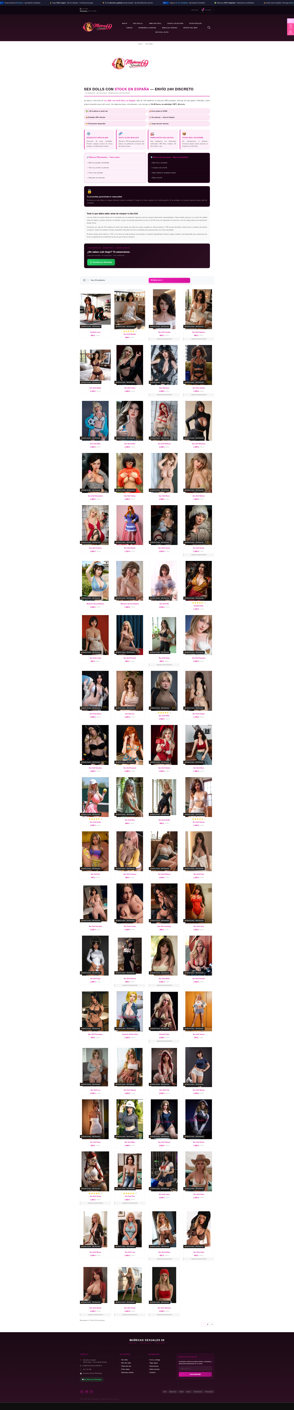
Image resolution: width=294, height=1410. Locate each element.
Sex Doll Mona (95, 1252)
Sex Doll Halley (164, 1252)
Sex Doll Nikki (164, 716)
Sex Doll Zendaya (164, 926)
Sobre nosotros (155, 1369)
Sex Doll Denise (130, 978)
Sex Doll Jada (198, 1252)
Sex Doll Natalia (130, 334)
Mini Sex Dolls (126, 1363)
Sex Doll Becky (199, 1090)
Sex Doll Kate (95, 1142)
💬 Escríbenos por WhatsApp (91, 1379)
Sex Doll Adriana (198, 332)
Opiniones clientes (127, 1372)
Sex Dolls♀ (138, 23)
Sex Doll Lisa (130, 1252)
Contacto (152, 1372)
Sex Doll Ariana (199, 822)
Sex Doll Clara (129, 388)
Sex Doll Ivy (129, 714)
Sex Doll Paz (130, 1196)
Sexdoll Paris (164, 1034)
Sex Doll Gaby (95, 822)
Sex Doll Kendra (198, 978)
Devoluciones (154, 1366)
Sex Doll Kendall (95, 926)
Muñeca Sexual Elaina (95, 604)
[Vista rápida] (101, 326)
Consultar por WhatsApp (102, 262)
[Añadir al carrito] (85, 326)
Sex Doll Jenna (164, 548)
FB (87, 1392)
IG (82, 1392)
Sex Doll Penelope (95, 1034)
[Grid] (84, 280)
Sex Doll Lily (164, 1090)
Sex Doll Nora (164, 496)
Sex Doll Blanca (164, 874)
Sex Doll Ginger (199, 714)
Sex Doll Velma (130, 496)
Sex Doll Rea (130, 820)
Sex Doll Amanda (198, 658)
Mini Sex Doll (155, 23)
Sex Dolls (124, 1360)
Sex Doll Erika (129, 444)
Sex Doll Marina (199, 496)
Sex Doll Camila (164, 332)
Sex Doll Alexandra (95, 496)
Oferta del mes (190, 28)
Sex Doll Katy (199, 874)
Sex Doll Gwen (198, 1142)
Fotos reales (125, 1369)
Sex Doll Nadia (95, 388)
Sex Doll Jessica (129, 874)
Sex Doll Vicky (95, 1196)
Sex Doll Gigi (95, 978)
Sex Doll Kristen (130, 658)
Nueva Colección (175, 23)
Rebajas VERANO (169, 28)
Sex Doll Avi (95, 874)
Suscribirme (195, 1374)
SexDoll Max (199, 606)
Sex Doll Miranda (198, 444)
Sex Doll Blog (161, 32)
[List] (88, 280)
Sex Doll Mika (129, 1142)
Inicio (124, 23)
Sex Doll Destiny (95, 768)
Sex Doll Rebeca (164, 444)
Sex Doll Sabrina (164, 1308)
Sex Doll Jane (198, 926)
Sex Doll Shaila (95, 1308)
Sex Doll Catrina (95, 548)
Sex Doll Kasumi (129, 768)
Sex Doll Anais (198, 548)
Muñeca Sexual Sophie (130, 604)
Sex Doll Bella (164, 978)
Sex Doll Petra (198, 1194)
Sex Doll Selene (164, 1142)
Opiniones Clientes (147, 28)
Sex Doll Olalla (164, 820)
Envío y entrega (155, 1360)
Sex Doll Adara (95, 714)
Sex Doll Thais (129, 1308)
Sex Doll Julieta (199, 388)
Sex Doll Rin (164, 604)
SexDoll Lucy (95, 332)
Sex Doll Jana (164, 1194)
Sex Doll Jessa (198, 1034)
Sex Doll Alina (198, 768)
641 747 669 (92, 11)
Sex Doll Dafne (130, 548)
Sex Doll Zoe (164, 388)
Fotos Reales (195, 23)
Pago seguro (154, 1363)
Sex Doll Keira (164, 658)
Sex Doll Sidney (130, 1090)
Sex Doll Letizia (130, 926)
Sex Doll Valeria (164, 768)
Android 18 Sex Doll (130, 1034)
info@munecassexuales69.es (92, 1365)
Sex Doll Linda (95, 658)
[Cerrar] (291, 2)
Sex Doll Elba (95, 444)
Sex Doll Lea (95, 1090)
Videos (129, 28)
